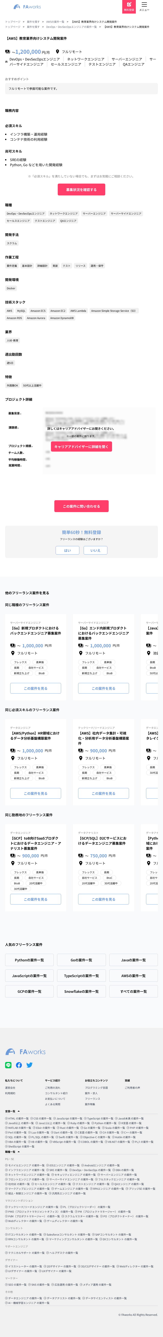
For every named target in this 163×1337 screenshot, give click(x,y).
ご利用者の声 (132, 1087)
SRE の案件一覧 (58, 1170)
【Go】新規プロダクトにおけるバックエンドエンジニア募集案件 (35, 630)
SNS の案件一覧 (40, 1284)
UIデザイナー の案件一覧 (22, 1271)
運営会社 (10, 1087)
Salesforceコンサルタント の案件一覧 (68, 1234)
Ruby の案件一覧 (80, 1123)
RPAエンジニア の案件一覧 (108, 1188)
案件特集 (90, 1104)
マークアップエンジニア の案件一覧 (29, 1188)
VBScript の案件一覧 (64, 1141)
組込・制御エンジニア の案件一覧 (27, 1193)
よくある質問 (52, 1104)
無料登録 (129, 9)
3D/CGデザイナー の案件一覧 (98, 1266)
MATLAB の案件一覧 (19, 1127)
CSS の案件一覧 (43, 1118)
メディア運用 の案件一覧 (97, 1284)
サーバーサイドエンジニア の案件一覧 (71, 1179)
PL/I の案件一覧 (144, 1141)
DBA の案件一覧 (125, 1170)
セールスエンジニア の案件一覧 (53, 1184)
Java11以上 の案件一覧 (52, 1123)
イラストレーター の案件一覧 (25, 1266)
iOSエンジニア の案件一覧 (64, 1165)
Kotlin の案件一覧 (125, 1137)
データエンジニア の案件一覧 (25, 1298)
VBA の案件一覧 (17, 1141)
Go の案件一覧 (92, 1127)
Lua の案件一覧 (40, 1132)
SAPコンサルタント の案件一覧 (113, 1234)
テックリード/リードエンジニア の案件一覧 (33, 1207)
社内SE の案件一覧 (19, 1184)
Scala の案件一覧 (115, 1127)
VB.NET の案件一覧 (119, 1141)
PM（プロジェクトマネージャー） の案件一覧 (104, 1211)
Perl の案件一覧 (17, 1132)
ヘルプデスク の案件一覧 (63, 1252)
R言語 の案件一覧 (131, 1123)
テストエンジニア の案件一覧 (93, 1184)
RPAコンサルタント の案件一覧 (26, 1239)
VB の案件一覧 (39, 1141)
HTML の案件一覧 (18, 1118)
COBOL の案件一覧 (92, 1141)
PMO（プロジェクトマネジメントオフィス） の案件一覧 (40, 1211)
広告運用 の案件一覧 (66, 1284)
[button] (81, 1111)
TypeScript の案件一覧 (100, 1118)
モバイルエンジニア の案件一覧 (26, 1165)
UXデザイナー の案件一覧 (57, 1271)
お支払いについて (55, 1098)
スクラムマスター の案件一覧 (81, 1216)
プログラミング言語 (96, 1087)
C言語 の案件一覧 (88, 1132)
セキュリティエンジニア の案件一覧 (75, 1174)
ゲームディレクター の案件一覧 (65, 1221)
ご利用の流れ (52, 1087)
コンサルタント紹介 (56, 1093)
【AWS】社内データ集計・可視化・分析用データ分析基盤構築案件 (103, 738)
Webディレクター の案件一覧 (25, 1221)
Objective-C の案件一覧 (96, 1137)
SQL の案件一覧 (17, 1137)
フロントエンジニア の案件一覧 (26, 1179)
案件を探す (33, 21)
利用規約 (10, 1093)
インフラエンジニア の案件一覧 (26, 1170)
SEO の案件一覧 (17, 1284)
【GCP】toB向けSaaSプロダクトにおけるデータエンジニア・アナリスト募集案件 (35, 843)
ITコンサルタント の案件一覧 (25, 1234)
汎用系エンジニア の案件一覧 (69, 1193)
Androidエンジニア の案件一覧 (102, 1165)
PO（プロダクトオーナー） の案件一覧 (125, 1216)
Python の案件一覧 (106, 1123)
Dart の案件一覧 (63, 1132)
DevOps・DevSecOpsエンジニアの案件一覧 (71, 26)
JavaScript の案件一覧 (69, 1118)
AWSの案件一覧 (55, 21)
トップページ (12, 21)
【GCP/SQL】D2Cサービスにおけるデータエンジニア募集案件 (102, 841)
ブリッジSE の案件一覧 (142, 1188)
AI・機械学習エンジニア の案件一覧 (28, 1303)
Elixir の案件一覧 (45, 1127)
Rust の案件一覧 (69, 1127)
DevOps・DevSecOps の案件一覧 (91, 1170)
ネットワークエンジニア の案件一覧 (29, 1174)
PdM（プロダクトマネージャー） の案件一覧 (34, 1216)
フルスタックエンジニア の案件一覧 (119, 1179)
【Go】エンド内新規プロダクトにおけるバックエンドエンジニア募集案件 (103, 633)
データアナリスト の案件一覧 (64, 1298)
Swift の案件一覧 (68, 1137)
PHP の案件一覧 (139, 1127)
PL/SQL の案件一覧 (42, 1137)
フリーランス (92, 1098)
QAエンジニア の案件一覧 (129, 1184)
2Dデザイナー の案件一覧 (61, 1266)
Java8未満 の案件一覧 (131, 1118)
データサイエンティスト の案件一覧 (106, 1298)
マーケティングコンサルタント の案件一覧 (73, 1239)
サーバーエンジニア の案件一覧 (119, 1174)
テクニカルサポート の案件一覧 (26, 1252)
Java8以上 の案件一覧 (21, 1123)
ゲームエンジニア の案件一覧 (71, 1188)
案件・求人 (91, 1093)
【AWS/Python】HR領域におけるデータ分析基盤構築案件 (35, 735)
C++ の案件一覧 (133, 1132)
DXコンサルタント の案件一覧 (120, 1239)
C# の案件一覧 (111, 1132)
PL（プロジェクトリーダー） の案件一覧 (86, 1207)
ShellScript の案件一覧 (21, 1146)
